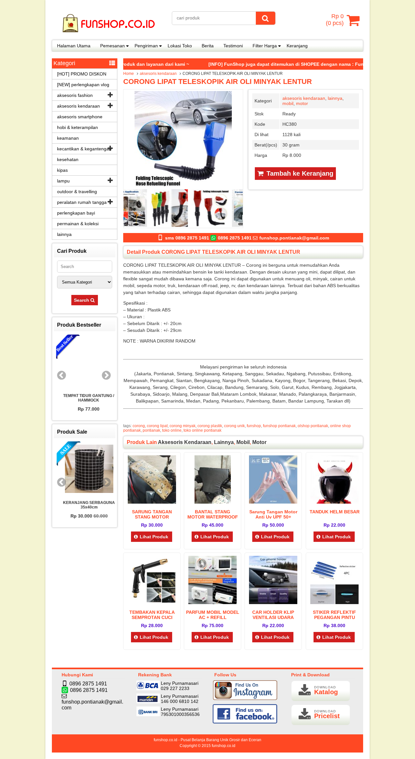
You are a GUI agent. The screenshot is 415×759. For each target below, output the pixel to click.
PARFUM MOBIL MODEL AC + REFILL (212, 615)
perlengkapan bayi (76, 213)
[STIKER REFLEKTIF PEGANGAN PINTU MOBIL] (334, 602)
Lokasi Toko (180, 45)
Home (128, 73)
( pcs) (335, 19)
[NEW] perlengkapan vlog (83, 84)
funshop (254, 426)
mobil (287, 103)
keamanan (68, 138)
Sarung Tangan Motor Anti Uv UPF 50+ (273, 514)
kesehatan (67, 159)
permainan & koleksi (78, 223)
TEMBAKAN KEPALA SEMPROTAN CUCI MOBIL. (152, 617)
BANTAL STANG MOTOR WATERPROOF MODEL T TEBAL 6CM (212, 517)
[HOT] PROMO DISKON (81, 73)
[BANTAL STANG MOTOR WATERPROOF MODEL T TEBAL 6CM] (213, 502)
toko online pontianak (202, 430)
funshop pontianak (279, 426)
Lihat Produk (154, 536)
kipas (62, 170)
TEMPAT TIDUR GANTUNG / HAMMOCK (84, 398)
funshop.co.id (223, 745)
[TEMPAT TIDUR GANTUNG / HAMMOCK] (85, 362)
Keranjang (297, 45)
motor (302, 103)
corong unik (234, 426)
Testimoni (233, 45)
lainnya (335, 98)
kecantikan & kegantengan (84, 148)
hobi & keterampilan (77, 127)
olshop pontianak (313, 426)
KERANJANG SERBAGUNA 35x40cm (85, 504)
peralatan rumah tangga (82, 202)
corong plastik (209, 426)
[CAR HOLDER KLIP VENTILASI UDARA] (273, 602)
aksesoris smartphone (79, 116)
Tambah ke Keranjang (299, 173)
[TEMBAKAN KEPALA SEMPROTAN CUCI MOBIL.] (152, 602)
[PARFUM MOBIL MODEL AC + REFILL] (212, 602)
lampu (63, 180)
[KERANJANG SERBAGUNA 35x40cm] (85, 469)
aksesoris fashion (75, 95)
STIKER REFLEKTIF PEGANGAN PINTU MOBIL (334, 617)
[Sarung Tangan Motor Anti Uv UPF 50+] (273, 502)
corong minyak (183, 426)
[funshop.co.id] (108, 35)
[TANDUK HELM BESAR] (334, 502)
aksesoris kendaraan (158, 73)
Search (82, 300)
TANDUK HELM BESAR (335, 511)
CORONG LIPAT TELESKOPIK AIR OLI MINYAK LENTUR (217, 81)
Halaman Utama (73, 45)
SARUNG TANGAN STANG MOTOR (152, 514)
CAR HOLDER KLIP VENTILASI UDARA (273, 615)
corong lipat (157, 426)
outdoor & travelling (77, 191)
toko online (172, 430)
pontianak (151, 430)
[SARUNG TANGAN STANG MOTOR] (152, 502)
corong (139, 426)
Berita (208, 45)
